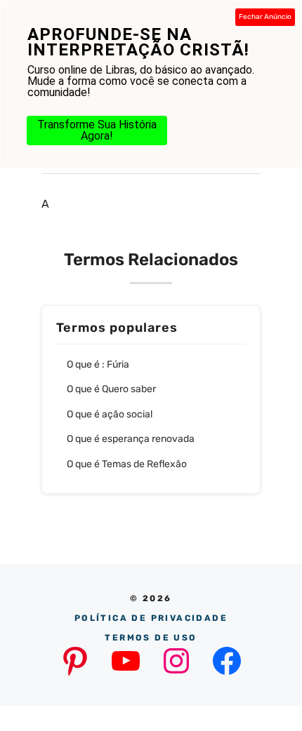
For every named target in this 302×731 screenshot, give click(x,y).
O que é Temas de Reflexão (127, 464)
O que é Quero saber (111, 389)
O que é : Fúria (98, 364)
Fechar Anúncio (265, 17)
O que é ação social (109, 414)
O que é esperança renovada (131, 439)
